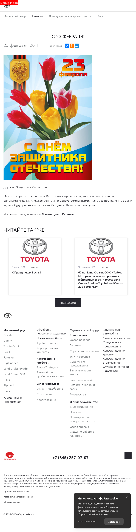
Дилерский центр (15, 16)
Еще (101, 16)
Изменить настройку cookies (18, 496)
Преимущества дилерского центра (70, 16)
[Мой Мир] (77, 46)
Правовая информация (16, 491)
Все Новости (68, 302)
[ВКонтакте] (67, 46)
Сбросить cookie (12, 501)
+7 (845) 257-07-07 (70, 457)
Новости (37, 16)
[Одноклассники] (72, 46)
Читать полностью (87, 521)
